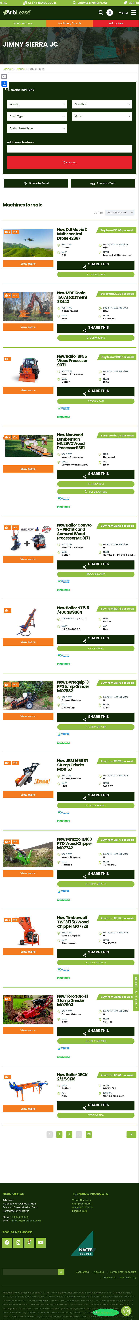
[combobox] (37, 104)
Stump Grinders (81, 1203)
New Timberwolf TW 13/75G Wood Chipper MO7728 (73, 922)
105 (89, 1134)
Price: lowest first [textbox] (117, 212)
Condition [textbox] (81, 104)
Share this (98, 264)
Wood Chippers (81, 1200)
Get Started (82, 1272)
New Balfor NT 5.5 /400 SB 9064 (73, 610)
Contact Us (108, 1277)
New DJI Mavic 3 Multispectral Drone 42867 (72, 234)
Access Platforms (82, 1207)
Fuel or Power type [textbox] (21, 128)
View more (28, 264)
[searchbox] (11, 149)
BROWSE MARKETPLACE (82, 3)
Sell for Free (116, 23)
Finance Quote (23, 23)
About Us (99, 1272)
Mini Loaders (79, 1211)
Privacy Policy (128, 1277)
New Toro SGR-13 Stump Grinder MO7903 (72, 1000)
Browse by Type (105, 183)
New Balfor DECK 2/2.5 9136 (72, 1077)
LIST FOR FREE (127, 3)
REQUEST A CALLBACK (136, 992)
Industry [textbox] (15, 104)
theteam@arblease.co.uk (26, 1220)
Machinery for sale (69, 23)
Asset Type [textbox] (17, 116)
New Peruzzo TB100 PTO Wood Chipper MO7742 (74, 843)
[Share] (4, 83)
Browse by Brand (39, 183)
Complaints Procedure (122, 1272)
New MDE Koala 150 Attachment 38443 (72, 297)
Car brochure (95, 491)
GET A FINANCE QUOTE (32, 3)
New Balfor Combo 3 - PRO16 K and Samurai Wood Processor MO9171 (74, 531)
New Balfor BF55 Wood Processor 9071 (72, 360)
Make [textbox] (78, 116)
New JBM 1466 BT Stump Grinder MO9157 (72, 765)
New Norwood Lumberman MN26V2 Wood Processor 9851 (71, 441)
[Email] (4, 76)
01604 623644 (20, 1217)
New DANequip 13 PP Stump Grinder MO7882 (73, 686)
